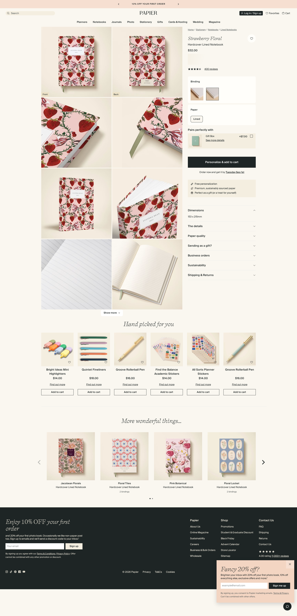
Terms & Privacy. (281, 593)
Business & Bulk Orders (202, 550)
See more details (215, 140)
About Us (195, 526)
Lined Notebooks (229, 30)
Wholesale (195, 556)
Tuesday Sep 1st (235, 172)
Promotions (227, 526)
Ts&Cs (158, 572)
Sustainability (197, 538)
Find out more (57, 384)
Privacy (147, 572)
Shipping (264, 532)
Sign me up (279, 586)
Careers (194, 544)
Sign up (74, 546)
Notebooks (213, 30)
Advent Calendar (230, 544)
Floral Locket (231, 483)
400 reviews (211, 69)
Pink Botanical (178, 483)
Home (191, 30)
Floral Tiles (124, 483)
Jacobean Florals (71, 483)
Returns (263, 538)
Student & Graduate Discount (237, 532)
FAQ (261, 526)
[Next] (263, 462)
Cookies (170, 572)
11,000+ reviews (280, 556)
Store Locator (228, 550)
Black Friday (227, 538)
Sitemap (225, 556)
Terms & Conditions (46, 554)
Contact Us (265, 544)
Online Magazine (199, 532)
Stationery (201, 30)
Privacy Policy (63, 554)
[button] (290, 564)
